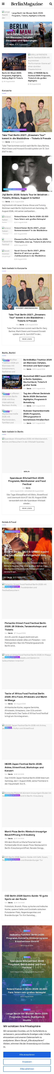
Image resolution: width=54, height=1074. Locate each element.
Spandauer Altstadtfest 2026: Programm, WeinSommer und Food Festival (27, 481)
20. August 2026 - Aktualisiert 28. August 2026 (28, 491)
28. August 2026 (18, 142)
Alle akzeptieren (27, 1054)
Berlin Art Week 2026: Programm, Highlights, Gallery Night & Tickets (12, 75)
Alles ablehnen (27, 1069)
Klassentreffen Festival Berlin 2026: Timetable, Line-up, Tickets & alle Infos (32, 240)
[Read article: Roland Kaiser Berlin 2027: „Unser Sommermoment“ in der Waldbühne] (7, 230)
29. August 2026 (22, 44)
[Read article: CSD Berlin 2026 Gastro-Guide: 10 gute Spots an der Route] (27, 873)
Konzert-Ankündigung (15, 130)
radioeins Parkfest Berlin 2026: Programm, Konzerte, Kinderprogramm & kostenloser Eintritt (27, 938)
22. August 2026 (18, 202)
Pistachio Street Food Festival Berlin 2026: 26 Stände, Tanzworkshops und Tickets (26, 626)
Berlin (9, 30)
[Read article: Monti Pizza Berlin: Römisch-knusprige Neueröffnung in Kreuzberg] (27, 809)
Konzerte (27, 985)
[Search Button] (50, 4)
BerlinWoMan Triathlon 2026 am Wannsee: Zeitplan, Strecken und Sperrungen (23, 37)
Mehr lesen (28, 339)
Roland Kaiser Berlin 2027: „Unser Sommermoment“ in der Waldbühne (30, 229)
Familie (27, 1009)
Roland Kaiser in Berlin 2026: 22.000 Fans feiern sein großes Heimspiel (31, 217)
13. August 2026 (19, 577)
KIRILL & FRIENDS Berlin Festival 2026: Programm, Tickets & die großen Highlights (39, 77)
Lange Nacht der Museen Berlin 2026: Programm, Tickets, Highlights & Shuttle (27, 1017)
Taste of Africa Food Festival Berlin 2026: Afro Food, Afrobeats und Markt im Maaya (26, 697)
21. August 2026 (21, 234)
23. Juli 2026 (19, 838)
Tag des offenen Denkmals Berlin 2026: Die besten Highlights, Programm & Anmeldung (36, 398)
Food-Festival (12, 587)
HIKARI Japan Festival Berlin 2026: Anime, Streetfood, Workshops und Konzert (24, 767)
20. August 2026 (21, 245)
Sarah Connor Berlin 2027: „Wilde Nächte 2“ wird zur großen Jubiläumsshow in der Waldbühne (30, 253)
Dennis (11, 44)
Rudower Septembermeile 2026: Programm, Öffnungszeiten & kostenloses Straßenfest (36, 415)
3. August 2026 (20, 704)
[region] (27, 1048)
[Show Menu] (3, 4)
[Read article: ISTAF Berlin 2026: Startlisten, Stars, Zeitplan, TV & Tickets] (6, 15)
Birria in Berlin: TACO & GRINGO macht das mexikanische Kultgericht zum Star (26, 555)
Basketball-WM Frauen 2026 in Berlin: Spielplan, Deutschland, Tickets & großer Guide (37, 380)
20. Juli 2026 (20, 903)
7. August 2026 (20, 633)
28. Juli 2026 (19, 774)
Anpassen (27, 1062)
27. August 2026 (39, 406)
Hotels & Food (12, 532)
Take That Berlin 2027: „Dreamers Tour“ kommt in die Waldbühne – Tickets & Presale (27, 317)
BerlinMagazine (27, 4)
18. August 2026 (21, 259)
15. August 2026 (27, 946)
